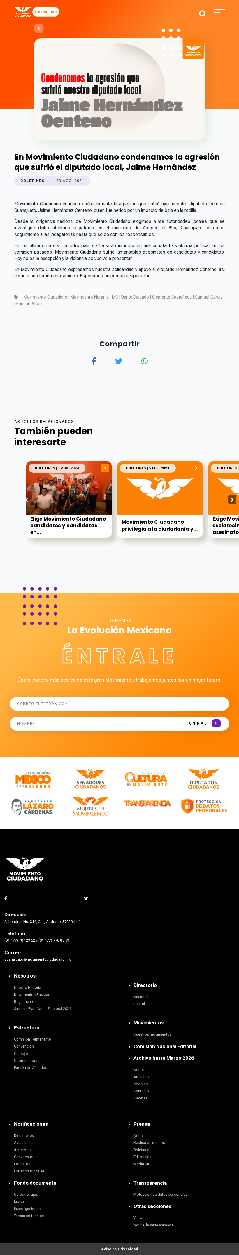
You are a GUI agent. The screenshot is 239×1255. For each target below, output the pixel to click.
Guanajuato (46, 12)
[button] (232, 499)
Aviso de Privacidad (119, 1249)
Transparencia (150, 1183)
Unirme (198, 723)
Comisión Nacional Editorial (164, 1046)
